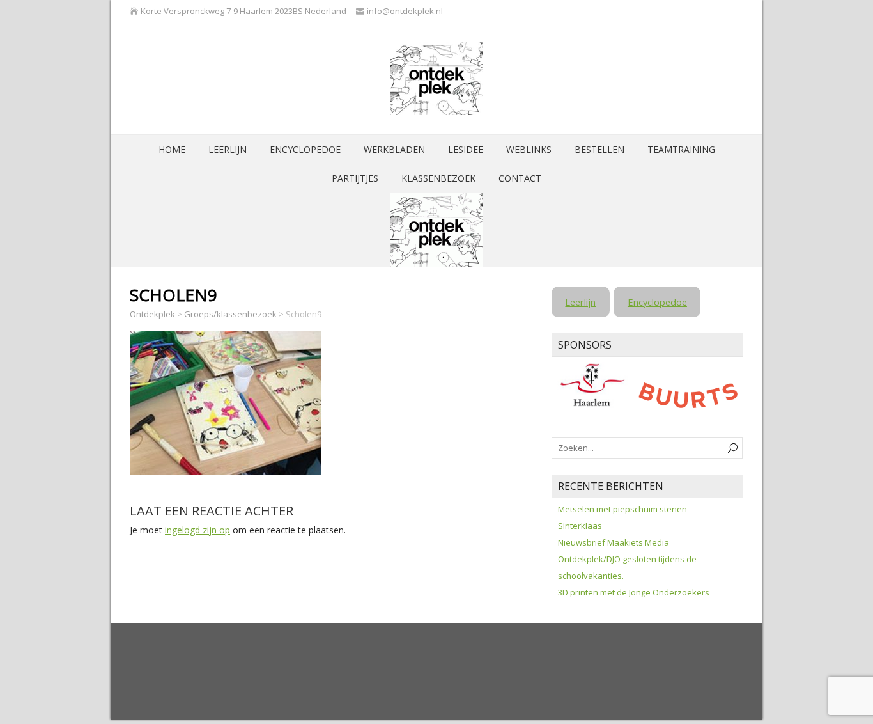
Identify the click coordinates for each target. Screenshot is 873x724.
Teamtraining (681, 149)
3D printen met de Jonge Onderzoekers (633, 592)
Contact (519, 178)
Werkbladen (394, 149)
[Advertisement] (362, 671)
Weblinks (529, 149)
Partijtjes (355, 178)
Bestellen (599, 149)
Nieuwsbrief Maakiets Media (613, 542)
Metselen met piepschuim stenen (622, 509)
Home (171, 149)
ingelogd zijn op (197, 530)
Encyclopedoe (305, 149)
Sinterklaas (580, 525)
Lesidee (465, 149)
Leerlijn (227, 149)
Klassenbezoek (438, 178)
